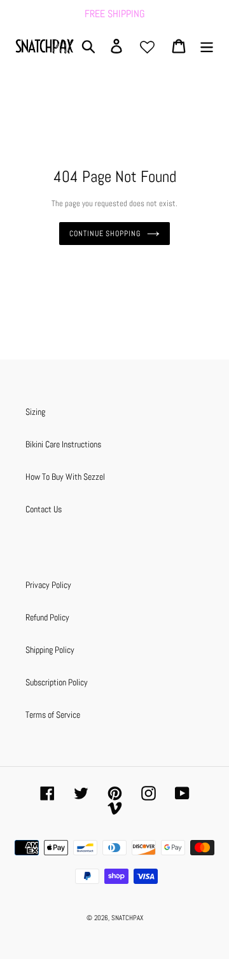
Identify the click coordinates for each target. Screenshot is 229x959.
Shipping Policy (49, 649)
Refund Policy (47, 617)
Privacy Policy (48, 585)
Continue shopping (105, 233)
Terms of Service (52, 714)
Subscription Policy (56, 682)
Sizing (35, 411)
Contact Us (43, 509)
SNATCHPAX (127, 917)
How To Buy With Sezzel (65, 476)
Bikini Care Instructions (63, 444)
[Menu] (207, 46)
